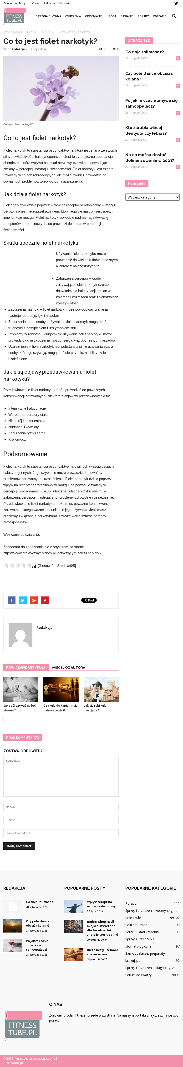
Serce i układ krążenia (142, 932)
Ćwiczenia (73, 16)
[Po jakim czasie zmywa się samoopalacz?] (12, 945)
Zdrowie (159, 16)
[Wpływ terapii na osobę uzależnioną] (73, 906)
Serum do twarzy (138, 975)
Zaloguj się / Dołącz (15, 3)
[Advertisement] (27, 276)
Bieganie (127, 16)
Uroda (111, 16)
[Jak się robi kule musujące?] (101, 689)
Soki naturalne (136, 925)
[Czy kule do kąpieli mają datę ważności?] (60, 689)
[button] (174, 16)
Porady (143, 16)
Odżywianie (93, 16)
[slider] (17, 565)
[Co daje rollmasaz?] (12, 906)
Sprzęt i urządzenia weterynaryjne (151, 910)
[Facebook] (169, 3)
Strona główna (48, 16)
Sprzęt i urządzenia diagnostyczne (151, 967)
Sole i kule (133, 917)
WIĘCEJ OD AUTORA (68, 668)
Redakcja (18, 49)
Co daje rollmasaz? (144, 52)
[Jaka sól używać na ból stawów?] (20, 689)
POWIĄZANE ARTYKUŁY (26, 668)
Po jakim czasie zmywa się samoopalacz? (37, 945)
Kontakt (64, 3)
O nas (35, 3)
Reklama (49, 3)
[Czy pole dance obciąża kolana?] (12, 926)
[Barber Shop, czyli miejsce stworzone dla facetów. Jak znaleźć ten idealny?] (73, 926)
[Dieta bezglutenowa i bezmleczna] (73, 954)
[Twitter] (176, 3)
